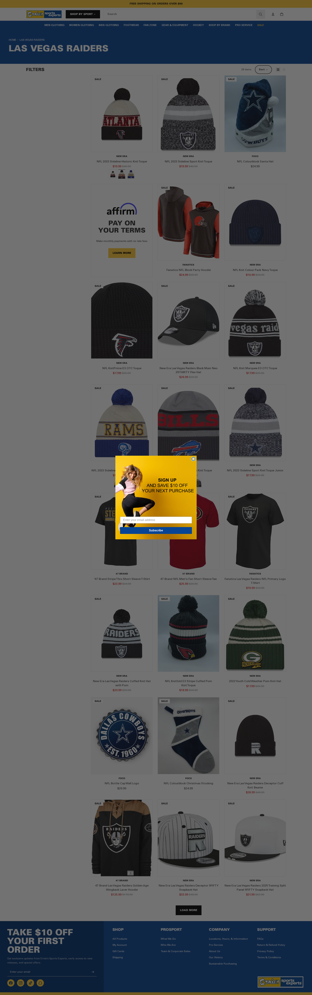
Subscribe (156, 530)
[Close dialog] (193, 459)
